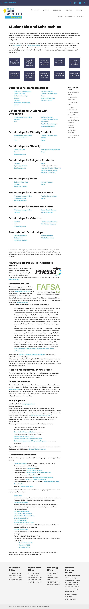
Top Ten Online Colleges (49, 93)
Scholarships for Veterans (59, 75)
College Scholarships (21, 96)
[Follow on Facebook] (71, 3)
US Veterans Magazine (48, 224)
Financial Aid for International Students (38, 473)
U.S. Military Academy (21, 518)
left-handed (17, 45)
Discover (17, 98)
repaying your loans (28, 404)
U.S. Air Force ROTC (25, 543)
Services (79, 10)
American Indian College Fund (36, 479)
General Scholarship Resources (14, 62)
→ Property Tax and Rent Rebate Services (73, 120)
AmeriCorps (18, 495)
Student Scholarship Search (50, 149)
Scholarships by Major (14, 75)
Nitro (15, 122)
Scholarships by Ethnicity (59, 62)
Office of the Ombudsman (37, 449)
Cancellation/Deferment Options (24, 432)
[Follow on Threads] (84, 3)
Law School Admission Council (43, 477)
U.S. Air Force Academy (21, 511)
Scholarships (31, 468)
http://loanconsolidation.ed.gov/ (41, 415)
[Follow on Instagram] (75, 3)
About (37, 10)
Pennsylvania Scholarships (74, 75)
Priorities (68, 10)
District (46, 10)
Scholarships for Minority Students (44, 63)
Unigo (43, 96)
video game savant (34, 45)
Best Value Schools (20, 235)
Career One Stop (19, 149)
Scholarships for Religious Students (74, 63)
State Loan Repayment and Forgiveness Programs (30, 441)
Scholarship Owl (46, 100)
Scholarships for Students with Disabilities (29, 63)
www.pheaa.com (14, 389)
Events (60, 16)
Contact (80, 16)
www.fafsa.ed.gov (22, 302)
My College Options (20, 166)
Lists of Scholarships (48, 98)
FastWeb (17, 100)
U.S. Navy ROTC (24, 547)
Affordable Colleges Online (23, 117)
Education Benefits (27, 486)
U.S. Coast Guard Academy (23, 513)
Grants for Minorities (20, 464)
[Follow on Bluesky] (80, 3)
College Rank (18, 238)
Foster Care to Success (48, 210)
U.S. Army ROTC (24, 545)
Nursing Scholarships (21, 529)
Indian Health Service (21, 502)
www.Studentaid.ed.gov (22, 291)
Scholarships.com (47, 91)
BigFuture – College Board (22, 91)
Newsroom (57, 10)
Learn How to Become (21, 138)
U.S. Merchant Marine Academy (24, 516)
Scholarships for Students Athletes (29, 75)
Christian (50, 168)
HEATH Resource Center (34, 470)
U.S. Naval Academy (20, 520)
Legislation (69, 16)
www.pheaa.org (14, 279)
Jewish (50, 170)
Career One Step (19, 93)
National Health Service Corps (24, 436)
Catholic (44, 168)
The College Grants (47, 238)
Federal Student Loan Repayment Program (28, 439)
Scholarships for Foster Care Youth (44, 75)
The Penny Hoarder (20, 200)
